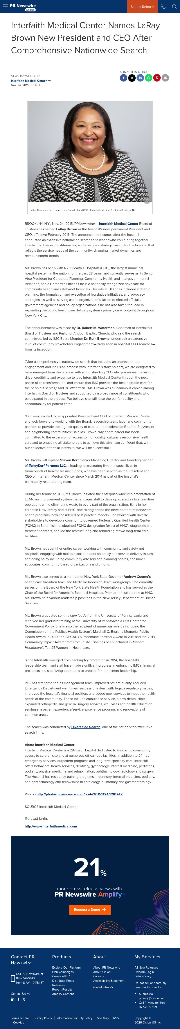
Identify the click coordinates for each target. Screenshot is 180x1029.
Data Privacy (143, 976)
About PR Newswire (106, 967)
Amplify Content (63, 994)
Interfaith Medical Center (118, 223)
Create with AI (61, 976)
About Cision (102, 972)
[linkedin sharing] (140, 78)
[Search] (174, 6)
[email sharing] (165, 78)
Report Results (62, 989)
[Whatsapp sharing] (148, 78)
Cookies (18, 1022)
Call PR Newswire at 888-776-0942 (29, 976)
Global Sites (101, 987)
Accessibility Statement (108, 980)
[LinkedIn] (13, 999)
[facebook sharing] (123, 78)
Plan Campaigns (63, 972)
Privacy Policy (43, 1018)
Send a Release (142, 6)
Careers (98, 976)
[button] (90, 151)
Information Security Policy (74, 1018)
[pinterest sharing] (157, 78)
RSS (116, 1018)
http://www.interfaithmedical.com (51, 826)
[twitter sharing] (132, 78)
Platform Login (144, 972)
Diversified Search (85, 726)
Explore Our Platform (66, 967)
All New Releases (146, 967)
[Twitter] (24, 999)
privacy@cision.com (152, 998)
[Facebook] (18, 999)
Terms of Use (20, 1018)
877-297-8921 (148, 1007)
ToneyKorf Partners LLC (47, 465)
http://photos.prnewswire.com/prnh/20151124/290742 (80, 794)
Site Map (103, 1018)
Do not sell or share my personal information (150, 985)
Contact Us (19, 993)
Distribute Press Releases (63, 982)
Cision (147, 1022)
